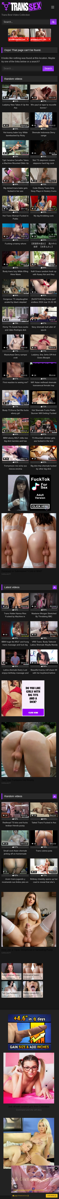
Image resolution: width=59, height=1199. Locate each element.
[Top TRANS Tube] (24, 6)
